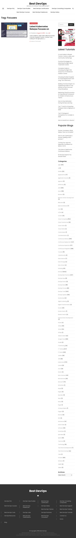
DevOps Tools (61, 291)
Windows (60, 461)
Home (61, 519)
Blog (5, 522)
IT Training (60, 349)
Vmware (60, 457)
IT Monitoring (61, 345)
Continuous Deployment (64, 242)
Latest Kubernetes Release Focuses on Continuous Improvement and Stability (43, 30)
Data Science (61, 258)
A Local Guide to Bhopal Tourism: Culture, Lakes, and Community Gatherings (66, 56)
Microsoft (60, 382)
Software (60, 428)
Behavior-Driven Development (66, 197)
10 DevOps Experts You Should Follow (64, 155)
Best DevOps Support (66, 506)
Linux (59, 368)
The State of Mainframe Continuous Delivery (65, 150)
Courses (60, 252)
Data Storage (61, 262)
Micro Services (62, 375)
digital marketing (62, 301)
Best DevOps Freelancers (40, 12)
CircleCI (60, 215)
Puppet (60, 411)
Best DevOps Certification (41, 8)
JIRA (59, 359)
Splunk (59, 438)
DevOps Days (61, 278)
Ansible (60, 171)
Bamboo (60, 194)
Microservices (61, 378)
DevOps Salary (55, 12)
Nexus (59, 401)
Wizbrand (40, 533)
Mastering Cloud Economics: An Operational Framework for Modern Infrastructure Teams (66, 95)
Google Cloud (61, 339)
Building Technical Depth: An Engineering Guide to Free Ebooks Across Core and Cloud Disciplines (66, 86)
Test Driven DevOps (63, 451)
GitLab (59, 329)
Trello (59, 454)
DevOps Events (62, 281)
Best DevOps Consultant (45, 516)
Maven (60, 372)
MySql (59, 388)
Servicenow (61, 421)
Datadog (60, 268)
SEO (59, 418)
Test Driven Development (64, 447)
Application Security (63, 178)
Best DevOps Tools (9, 512)
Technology (61, 444)
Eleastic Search (62, 314)
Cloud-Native (61, 229)
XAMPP (60, 464)
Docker (60, 308)
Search (71, 24)
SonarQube (61, 431)
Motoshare (61, 385)
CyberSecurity (61, 255)
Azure (59, 191)
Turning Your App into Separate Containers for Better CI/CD (65, 144)
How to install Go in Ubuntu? (66, 120)
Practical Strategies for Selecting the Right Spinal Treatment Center (65, 63)
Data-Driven (61, 265)
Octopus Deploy (62, 408)
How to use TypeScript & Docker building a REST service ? (65, 137)
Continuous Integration (64, 248)
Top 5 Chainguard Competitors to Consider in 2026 (66, 115)
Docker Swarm (62, 311)
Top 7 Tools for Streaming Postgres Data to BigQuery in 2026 (66, 108)
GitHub (60, 326)
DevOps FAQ (10, 8)
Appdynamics (61, 174)
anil (49, 33)
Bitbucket (60, 202)
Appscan (60, 181)
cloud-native (61, 225)
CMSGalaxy (33, 532)
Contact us (63, 516)
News (59, 398)
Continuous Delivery (63, 239)
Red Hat (60, 415)
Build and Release (62, 206)
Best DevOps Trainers (47, 509)
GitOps (60, 332)
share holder (61, 424)
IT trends (60, 352)
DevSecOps (61, 298)
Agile (59, 165)
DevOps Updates (62, 294)
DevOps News (61, 285)
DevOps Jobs (27, 512)
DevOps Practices (46, 512)
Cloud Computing (62, 219)
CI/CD (59, 212)
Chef (59, 209)
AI (58, 168)
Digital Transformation (64, 304)
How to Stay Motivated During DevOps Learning (65, 102)
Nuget (59, 405)
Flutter (59, 322)
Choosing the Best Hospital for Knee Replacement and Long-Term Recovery (66, 78)
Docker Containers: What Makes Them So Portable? (65, 131)
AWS (59, 188)
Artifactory (61, 184)
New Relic (60, 395)
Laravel (60, 365)
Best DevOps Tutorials (66, 512)
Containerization (62, 235)
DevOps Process (62, 288)
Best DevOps (38, 4)
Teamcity (60, 441)
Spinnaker (60, 434)
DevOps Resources (9, 516)
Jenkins (60, 355)
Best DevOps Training (66, 509)
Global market (61, 336)
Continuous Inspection (64, 245)
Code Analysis (61, 232)
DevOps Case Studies (23, 8)
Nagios (60, 391)
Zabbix (59, 467)
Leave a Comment (36, 41)
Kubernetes (34, 23)
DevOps (60, 271)
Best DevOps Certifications (27, 516)
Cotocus (38, 535)
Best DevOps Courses (23, 12)
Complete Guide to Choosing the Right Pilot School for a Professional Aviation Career (65, 70)
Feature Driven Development (65, 318)
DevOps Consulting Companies (61, 8)
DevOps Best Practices (64, 275)
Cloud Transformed (63, 222)
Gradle (60, 342)
